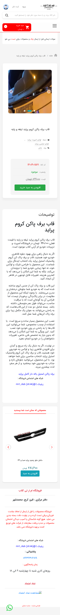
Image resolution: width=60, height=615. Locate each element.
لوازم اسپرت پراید (34, 139)
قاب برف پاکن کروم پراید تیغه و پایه (31, 55)
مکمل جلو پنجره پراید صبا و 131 (30, 460)
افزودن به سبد (30, 473)
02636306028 (30, 558)
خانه (51, 55)
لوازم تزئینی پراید (42, 143)
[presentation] (51, 447)
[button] (11, 92)
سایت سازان (26, 606)
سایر (40, 147)
